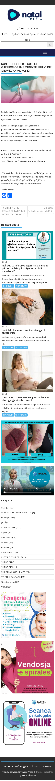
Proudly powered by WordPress (17, 771)
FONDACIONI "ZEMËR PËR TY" (16, 512)
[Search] (50, 44)
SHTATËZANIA (8, 348)
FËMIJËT (5, 507)
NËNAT (4, 542)
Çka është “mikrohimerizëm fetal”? (40, 209)
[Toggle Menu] (45, 52)
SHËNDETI (6, 562)
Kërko (27, 39)
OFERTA (5, 547)
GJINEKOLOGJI (8, 286)
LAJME (4, 532)
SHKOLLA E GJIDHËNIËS (13, 572)
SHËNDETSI (7, 567)
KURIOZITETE (8, 527)
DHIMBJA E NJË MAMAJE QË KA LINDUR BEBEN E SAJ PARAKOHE (13, 211)
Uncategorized (8, 581)
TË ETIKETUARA (21, 286)
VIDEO (4, 586)
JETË (3, 522)
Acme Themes (29, 775)
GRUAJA (5, 517)
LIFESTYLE (6, 537)
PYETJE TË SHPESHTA (12, 557)
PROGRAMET (8, 552)
